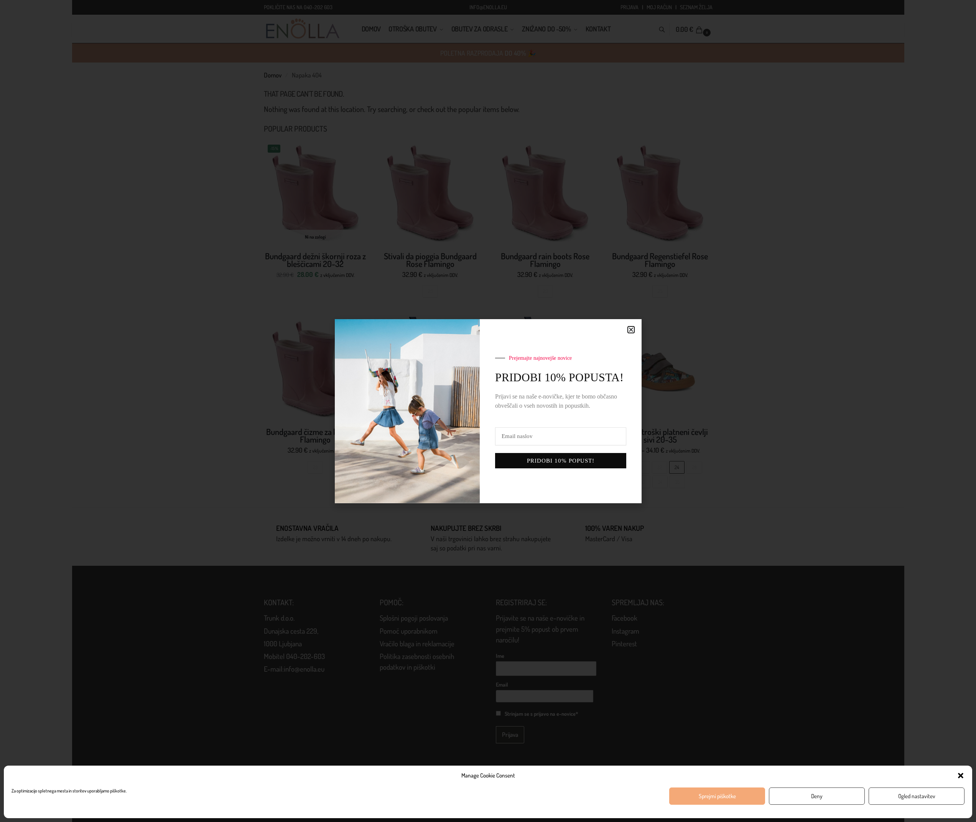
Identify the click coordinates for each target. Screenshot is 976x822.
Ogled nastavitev (916, 796)
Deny (817, 796)
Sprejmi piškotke (717, 796)
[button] (960, 775)
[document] (488, 411)
